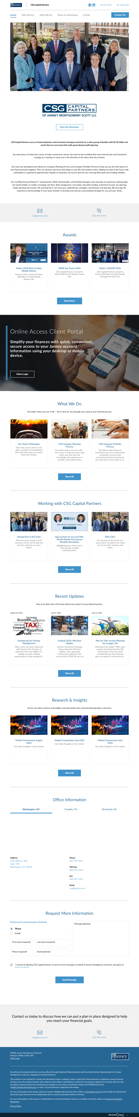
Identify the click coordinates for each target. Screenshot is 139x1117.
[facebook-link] (90, 5)
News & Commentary (68, 15)
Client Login (22, 374)
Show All (69, 477)
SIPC (32, 1056)
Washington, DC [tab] (31, 809)
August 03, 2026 (16, 613)
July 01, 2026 (56, 613)
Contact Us (120, 15)
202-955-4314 (99, 216)
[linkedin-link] (93, 5)
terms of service (22, 967)
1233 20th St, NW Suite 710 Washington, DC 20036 (21, 864)
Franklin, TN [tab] (71, 809)
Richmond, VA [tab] (109, 809)
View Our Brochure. (69, 127)
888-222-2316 (76, 870)
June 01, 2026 (97, 613)
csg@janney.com (40, 216)
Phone (18, 929)
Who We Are (28, 15)
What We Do (46, 15)
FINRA (21, 1056)
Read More (69, 301)
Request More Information (69, 913)
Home (13, 15)
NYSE (26, 1056)
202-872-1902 (76, 879)
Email (17, 933)
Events (86, 15)
